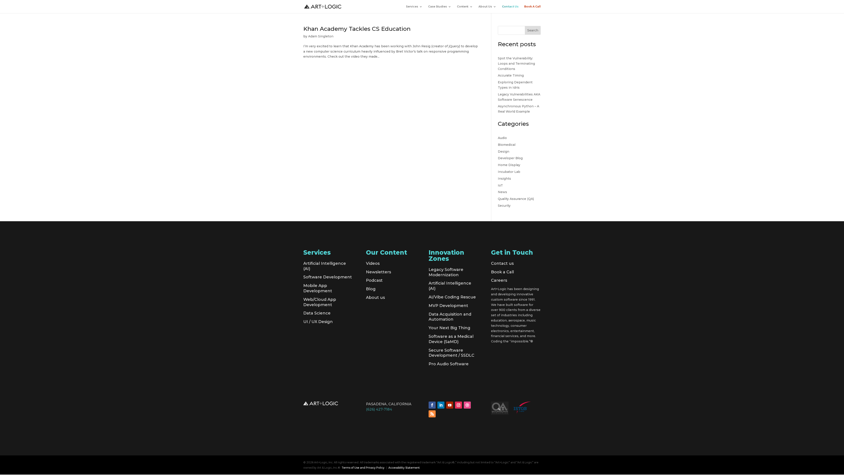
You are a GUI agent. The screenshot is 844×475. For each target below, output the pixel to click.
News (502, 192)
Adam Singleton (320, 36)
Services (412, 6)
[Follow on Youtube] (449, 405)
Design (503, 151)
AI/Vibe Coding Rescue (452, 297)
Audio (502, 138)
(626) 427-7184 (379, 409)
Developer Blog (510, 158)
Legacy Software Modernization (446, 272)
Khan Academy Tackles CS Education (357, 28)
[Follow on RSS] (432, 413)
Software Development (327, 277)
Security (504, 206)
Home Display (509, 165)
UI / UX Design (318, 321)
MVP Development (448, 305)
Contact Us (510, 6)
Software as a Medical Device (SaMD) (451, 339)
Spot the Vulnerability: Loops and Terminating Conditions (516, 63)
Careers (499, 280)
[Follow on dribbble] (467, 405)
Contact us (502, 263)
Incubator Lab (509, 172)
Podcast (374, 280)
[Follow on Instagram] (458, 405)
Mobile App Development (317, 288)
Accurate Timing (511, 75)
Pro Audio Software (449, 364)
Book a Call (502, 272)
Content (462, 6)
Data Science (317, 313)
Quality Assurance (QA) (516, 199)
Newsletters (378, 272)
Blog (371, 289)
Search (532, 30)
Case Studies (437, 6)
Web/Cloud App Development (319, 302)
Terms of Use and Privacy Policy (363, 467)
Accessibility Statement (404, 467)
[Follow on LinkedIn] (440, 405)
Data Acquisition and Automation (450, 317)
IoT (500, 185)
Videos (373, 263)
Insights (504, 179)
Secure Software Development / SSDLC (451, 353)
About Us (485, 6)
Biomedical (506, 145)
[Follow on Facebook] (432, 405)
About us (375, 297)
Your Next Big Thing (449, 327)
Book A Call (532, 6)
